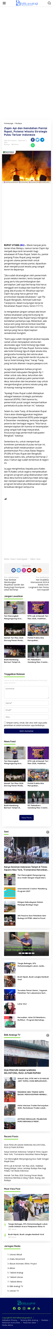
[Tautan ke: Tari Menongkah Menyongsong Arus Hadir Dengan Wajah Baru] (9, 879)
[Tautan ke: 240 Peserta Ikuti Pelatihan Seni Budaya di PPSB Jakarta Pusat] (9, 920)
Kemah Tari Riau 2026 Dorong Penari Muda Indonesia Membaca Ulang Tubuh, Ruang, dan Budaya (13, 639)
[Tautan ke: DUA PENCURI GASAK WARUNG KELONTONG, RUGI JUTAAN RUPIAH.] (26, 1053)
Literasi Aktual (16, 1254)
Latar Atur (22, 1004)
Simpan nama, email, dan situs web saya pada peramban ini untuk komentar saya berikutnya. (25, 723)
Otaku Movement (17, 1259)
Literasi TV (14, 1290)
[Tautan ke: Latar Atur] (9, 1008)
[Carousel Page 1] (20, 953)
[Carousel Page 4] (29, 953)
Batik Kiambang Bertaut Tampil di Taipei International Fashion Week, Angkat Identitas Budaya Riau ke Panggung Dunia (14, 660)
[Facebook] (13, 570)
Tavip (22, 411)
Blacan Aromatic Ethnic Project (23, 1263)
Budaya (7, 144)
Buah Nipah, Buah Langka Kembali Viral (33, 978)
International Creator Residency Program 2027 (32, 890)
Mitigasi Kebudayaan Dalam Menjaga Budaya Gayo (30, 903)
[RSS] (39, 570)
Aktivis (12, 1268)
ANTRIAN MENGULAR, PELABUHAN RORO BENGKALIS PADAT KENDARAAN (32, 1120)
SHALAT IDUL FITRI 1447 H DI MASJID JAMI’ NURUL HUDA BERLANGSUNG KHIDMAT (33, 1079)
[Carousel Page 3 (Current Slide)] (26, 953)
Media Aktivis (7, 1325)
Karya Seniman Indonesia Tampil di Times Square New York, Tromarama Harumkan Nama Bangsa (25, 868)
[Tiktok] (34, 570)
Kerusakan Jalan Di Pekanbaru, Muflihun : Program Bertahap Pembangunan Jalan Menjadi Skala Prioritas (32, 1018)
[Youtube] (29, 570)
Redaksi (44, 1320)
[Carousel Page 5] (33, 953)
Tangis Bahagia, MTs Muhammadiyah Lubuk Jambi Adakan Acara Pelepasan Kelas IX (33, 964)
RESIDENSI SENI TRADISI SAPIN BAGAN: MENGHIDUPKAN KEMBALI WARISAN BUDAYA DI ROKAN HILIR (32, 1093)
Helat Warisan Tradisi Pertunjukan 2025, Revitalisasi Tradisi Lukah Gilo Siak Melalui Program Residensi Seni (33, 1106)
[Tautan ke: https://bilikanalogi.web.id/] (47, 832)
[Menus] (4, 3)
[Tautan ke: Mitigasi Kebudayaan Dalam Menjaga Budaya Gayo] (9, 906)
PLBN (8, 453)
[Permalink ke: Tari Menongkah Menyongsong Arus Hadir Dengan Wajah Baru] (15, 607)
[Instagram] (24, 570)
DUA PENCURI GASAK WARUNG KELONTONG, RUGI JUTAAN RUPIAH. (22, 1071)
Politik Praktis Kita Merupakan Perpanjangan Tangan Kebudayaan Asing (38, 639)
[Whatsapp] (33, 145)
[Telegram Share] (42, 140)
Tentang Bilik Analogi (29, 1320)
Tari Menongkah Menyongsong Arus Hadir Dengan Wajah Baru (13, 617)
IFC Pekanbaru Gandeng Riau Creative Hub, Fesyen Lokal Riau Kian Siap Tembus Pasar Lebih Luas (38, 660)
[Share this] (33, 140)
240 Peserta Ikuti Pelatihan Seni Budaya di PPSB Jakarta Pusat (32, 917)
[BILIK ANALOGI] (27, 3)
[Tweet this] (37, 140)
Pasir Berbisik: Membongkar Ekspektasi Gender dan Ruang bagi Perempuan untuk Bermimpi (14, 583)
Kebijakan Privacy (9, 1320)
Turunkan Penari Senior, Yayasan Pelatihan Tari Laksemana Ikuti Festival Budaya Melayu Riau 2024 (33, 991)
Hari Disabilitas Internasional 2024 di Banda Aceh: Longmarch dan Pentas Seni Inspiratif (38, 583)
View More (26, 817)
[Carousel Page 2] (23, 953)
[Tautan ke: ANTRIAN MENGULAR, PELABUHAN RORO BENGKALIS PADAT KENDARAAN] (9, 1123)
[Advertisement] (26, 35)
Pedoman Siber (29, 1322)
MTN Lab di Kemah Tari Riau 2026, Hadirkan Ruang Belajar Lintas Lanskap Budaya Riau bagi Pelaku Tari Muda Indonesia (38, 617)
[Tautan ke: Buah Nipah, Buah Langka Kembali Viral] (9, 981)
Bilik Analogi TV (16, 1286)
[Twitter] (19, 570)
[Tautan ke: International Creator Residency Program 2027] (9, 893)
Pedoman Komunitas (11, 1322)
